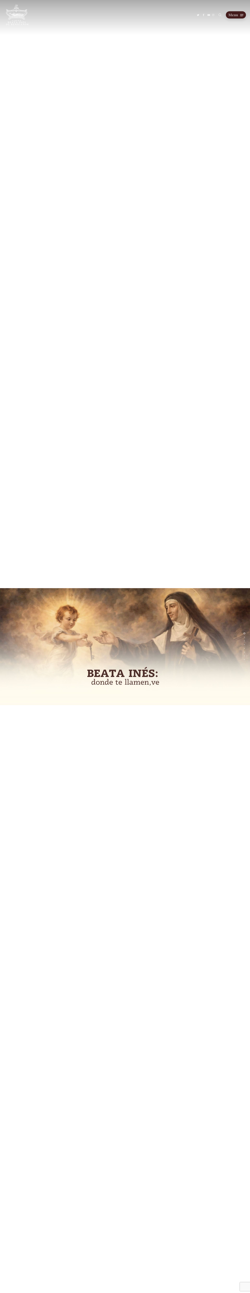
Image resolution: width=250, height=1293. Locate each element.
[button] (236, 14)
